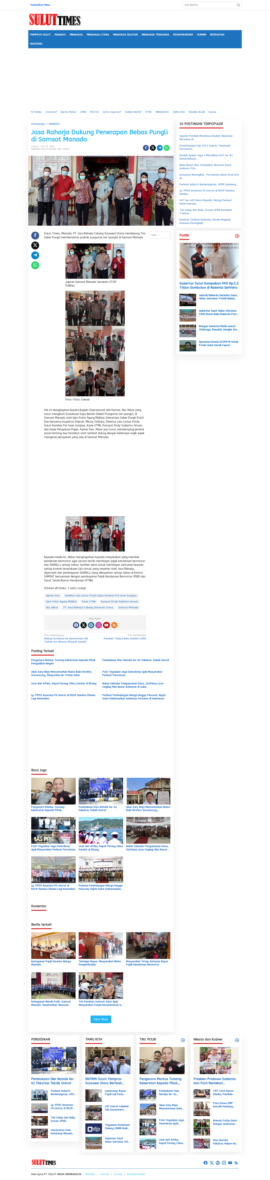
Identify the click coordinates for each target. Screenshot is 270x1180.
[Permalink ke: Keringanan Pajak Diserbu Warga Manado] (53, 945)
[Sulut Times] (54, 19)
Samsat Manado (128, 607)
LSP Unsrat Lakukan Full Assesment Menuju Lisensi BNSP (117, 1108)
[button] (238, 5)
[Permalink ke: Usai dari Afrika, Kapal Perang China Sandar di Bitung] (101, 830)
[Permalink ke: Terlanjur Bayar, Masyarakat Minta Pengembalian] (101, 945)
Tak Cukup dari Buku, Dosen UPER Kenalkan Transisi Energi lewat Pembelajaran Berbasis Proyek (63, 1119)
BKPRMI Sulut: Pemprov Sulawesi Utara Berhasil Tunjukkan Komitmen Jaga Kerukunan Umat (105, 1081)
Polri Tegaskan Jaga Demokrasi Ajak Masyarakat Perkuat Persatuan (132, 673)
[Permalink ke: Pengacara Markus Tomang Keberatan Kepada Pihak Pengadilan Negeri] (53, 790)
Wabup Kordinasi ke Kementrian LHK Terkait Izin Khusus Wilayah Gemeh (66, 638)
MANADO (35, 149)
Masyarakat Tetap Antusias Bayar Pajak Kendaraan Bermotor (147, 963)
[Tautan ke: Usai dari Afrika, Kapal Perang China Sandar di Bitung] (148, 1143)
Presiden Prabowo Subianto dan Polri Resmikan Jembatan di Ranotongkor (215, 1081)
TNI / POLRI (63, 149)
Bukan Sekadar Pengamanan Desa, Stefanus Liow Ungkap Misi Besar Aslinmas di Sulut (132, 685)
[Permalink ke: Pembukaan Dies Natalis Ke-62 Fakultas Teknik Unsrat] (101, 790)
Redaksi (90, 1174)
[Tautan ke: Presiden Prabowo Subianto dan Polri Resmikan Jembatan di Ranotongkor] (216, 1060)
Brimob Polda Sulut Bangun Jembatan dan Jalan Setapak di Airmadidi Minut (225, 1122)
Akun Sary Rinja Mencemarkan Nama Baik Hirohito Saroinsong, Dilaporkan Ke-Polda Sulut (61, 673)
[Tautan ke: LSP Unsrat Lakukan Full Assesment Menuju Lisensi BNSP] (93, 1112)
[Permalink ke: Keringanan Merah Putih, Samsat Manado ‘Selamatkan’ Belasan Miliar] (53, 985)
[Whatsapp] (167, 148)
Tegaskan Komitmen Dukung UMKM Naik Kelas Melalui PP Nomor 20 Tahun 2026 (117, 1126)
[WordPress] (91, 625)
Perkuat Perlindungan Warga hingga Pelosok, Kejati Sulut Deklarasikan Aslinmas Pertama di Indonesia (134, 697)
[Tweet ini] (153, 148)
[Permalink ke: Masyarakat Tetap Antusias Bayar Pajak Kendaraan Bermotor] (148, 945)
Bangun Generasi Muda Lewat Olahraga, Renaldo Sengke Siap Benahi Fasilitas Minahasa (218, 328)
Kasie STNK (89, 601)
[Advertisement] (135, 78)
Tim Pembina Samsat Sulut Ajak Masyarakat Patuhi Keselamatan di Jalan (100, 1003)
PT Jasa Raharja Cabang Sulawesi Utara (88, 607)
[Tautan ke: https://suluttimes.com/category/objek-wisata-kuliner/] (237, 1040)
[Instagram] (98, 625)
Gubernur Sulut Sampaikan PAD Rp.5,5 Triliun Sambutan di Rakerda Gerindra (209, 285)
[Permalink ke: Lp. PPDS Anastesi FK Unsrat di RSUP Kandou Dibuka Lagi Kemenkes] (53, 869)
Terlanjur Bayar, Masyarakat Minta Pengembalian (100, 963)
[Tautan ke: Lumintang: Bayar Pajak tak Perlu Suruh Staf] (93, 1095)
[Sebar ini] (146, 148)
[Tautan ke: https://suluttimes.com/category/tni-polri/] (182, 1040)
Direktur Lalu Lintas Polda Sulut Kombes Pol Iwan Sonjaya (101, 595)
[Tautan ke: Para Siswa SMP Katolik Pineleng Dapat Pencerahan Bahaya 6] (202, 1108)
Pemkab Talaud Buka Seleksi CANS (125, 637)
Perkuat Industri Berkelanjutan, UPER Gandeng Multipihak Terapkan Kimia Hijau (63, 1092)
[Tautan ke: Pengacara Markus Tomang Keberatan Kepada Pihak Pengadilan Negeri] (162, 1060)
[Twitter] (83, 625)
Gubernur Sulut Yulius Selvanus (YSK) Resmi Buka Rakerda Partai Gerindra (219, 312)
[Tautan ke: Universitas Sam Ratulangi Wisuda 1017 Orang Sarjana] (39, 1133)
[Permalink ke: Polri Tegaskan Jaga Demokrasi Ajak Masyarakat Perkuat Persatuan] (53, 830)
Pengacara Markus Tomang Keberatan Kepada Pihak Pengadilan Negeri (63, 662)
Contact (105, 1174)
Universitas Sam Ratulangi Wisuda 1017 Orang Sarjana (63, 1132)
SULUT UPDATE (48, 149)
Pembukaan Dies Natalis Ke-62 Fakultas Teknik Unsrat (135, 660)
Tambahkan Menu (40, 5)
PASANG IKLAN (136, 1174)
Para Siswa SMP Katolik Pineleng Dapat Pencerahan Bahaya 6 (224, 1105)
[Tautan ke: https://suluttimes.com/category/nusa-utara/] (237, 236)
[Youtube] (106, 625)
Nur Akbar (52, 607)
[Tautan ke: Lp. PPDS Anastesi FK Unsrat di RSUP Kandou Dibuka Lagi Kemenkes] (39, 1108)
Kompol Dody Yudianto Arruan (119, 601)
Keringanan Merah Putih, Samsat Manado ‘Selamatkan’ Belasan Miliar (51, 1003)
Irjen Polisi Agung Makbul (61, 601)
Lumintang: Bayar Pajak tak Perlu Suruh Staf (115, 1092)
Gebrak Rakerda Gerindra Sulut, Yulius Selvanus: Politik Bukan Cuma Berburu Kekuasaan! (218, 297)
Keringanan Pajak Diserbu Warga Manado (51, 963)
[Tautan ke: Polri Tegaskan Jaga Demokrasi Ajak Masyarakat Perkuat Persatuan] (148, 1126)
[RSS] (114, 625)
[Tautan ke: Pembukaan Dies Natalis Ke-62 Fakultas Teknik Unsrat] (53, 1060)
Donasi (118, 1174)
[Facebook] (76, 625)
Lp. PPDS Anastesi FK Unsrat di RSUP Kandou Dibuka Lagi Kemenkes (63, 697)
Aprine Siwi (53, 595)
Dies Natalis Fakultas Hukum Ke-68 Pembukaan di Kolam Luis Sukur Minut (225, 1142)
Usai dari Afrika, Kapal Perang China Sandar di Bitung (63, 683)
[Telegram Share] (160, 148)
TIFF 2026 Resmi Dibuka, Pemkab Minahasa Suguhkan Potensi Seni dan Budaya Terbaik (225, 1092)
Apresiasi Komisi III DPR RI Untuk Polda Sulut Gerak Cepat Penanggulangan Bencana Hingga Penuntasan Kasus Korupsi (218, 343)
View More (101, 1019)
